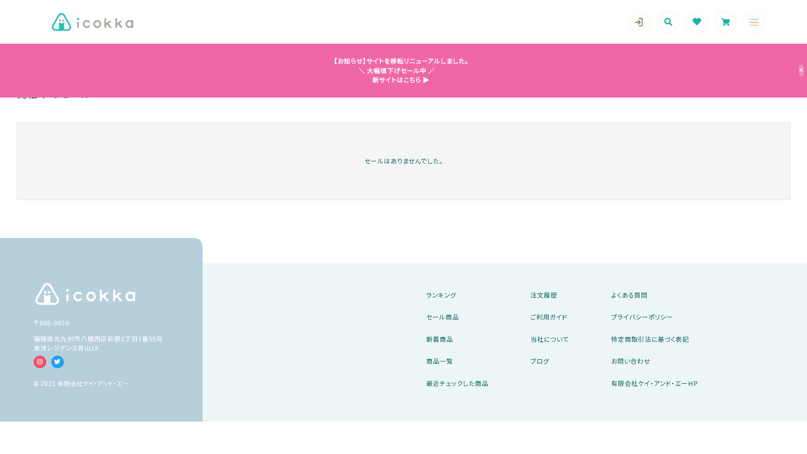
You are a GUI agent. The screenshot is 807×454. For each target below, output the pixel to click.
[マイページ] (640, 22)
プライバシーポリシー (642, 316)
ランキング (441, 294)
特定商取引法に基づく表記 (650, 339)
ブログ (539, 360)
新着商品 (439, 339)
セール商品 (442, 316)
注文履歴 (543, 294)
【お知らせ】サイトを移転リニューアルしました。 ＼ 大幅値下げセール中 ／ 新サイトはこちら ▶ (398, 70)
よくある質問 (629, 294)
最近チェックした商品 (457, 383)
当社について (549, 339)
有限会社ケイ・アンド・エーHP (654, 383)
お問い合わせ (630, 360)
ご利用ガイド (548, 316)
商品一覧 (439, 360)
